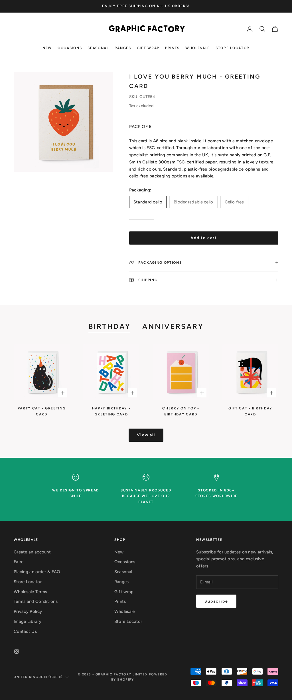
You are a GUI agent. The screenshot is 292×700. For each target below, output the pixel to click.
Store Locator (233, 48)
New (47, 48)
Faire (19, 561)
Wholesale (197, 48)
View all (146, 435)
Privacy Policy (28, 611)
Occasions (70, 48)
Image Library (27, 621)
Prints (172, 48)
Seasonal (98, 48)
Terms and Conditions (36, 601)
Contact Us (25, 631)
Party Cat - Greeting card (42, 411)
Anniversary (173, 326)
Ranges (123, 48)
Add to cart (203, 237)
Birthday (109, 326)
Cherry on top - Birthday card (180, 411)
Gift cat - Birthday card (250, 411)
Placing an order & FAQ (37, 571)
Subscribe (216, 601)
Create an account (32, 552)
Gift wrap (148, 48)
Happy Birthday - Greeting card (111, 411)
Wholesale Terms (30, 591)
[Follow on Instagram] (16, 651)
